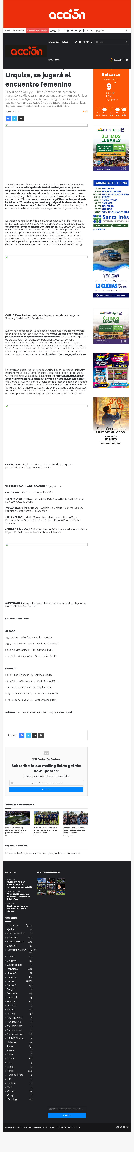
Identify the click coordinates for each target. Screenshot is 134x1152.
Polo (9, 1062)
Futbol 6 (11, 985)
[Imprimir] (41, 735)
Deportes (12, 968)
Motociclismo (14, 1026)
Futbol (65, 42)
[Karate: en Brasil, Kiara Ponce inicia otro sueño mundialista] (41, 880)
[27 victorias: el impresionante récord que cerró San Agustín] (51, 892)
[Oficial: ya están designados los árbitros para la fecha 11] (51, 880)
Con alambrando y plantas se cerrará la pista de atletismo (15, 830)
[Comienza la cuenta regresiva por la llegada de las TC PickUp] (41, 892)
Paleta (10, 1050)
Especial (11, 977)
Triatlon (11, 1083)
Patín (10, 1054)
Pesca (10, 1058)
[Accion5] (67, 14)
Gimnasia (12, 993)
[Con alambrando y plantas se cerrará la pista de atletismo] (17, 818)
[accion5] (26, 51)
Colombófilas (14, 964)
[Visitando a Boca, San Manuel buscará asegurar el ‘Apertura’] (60, 892)
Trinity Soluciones (73, 1127)
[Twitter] (14, 118)
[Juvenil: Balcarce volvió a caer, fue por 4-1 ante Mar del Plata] (46, 818)
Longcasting (14, 1021)
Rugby (50, 60)
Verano (11, 1091)
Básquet (11, 945)
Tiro (9, 1079)
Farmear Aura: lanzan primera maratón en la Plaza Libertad (74, 830)
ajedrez (11, 929)
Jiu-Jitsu (11, 1005)
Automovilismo (54, 42)
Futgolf (11, 989)
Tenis (57, 60)
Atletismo (12, 937)
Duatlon (11, 973)
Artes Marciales (16, 933)
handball (12, 997)
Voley (10, 1095)
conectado (41, 853)
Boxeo (10, 956)
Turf (9, 1087)
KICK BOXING (14, 1017)
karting (11, 1013)
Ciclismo (12, 960)
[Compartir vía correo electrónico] (21, 118)
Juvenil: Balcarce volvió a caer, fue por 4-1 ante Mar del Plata (45, 830)
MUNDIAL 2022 (16, 1038)
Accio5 (48, 1127)
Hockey (11, 1001)
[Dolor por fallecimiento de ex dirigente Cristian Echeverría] (60, 886)
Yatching (12, 1099)
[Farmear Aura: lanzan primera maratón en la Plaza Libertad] (75, 818)
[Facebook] (8, 118)
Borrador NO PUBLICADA (22, 949)
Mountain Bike (15, 1034)
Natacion (12, 1042)
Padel (10, 1046)
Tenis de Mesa (15, 1074)
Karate (10, 1009)
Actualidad (13, 925)
